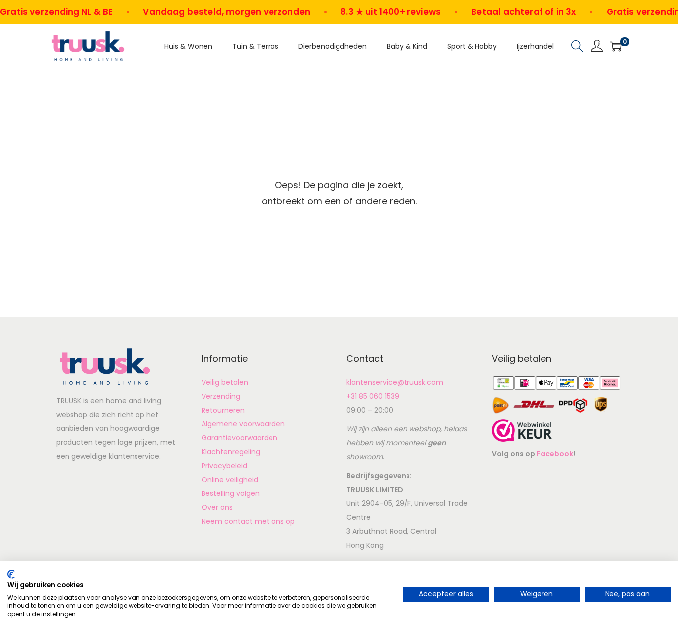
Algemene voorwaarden (243, 424)
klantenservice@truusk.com (394, 382)
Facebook (555, 454)
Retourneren (223, 410)
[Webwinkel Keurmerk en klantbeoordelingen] (522, 430)
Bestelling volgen (231, 493)
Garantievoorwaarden (239, 438)
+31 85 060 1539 (372, 396)
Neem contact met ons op (248, 521)
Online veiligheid (230, 480)
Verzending (221, 396)
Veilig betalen (225, 382)
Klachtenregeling (231, 452)
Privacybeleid (224, 466)
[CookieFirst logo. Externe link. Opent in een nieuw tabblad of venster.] (11, 574)
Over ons (217, 507)
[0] (616, 46)
